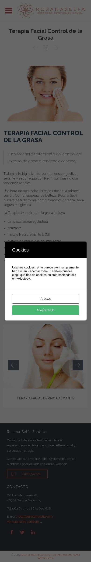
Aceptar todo (45, 310)
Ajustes (46, 298)
